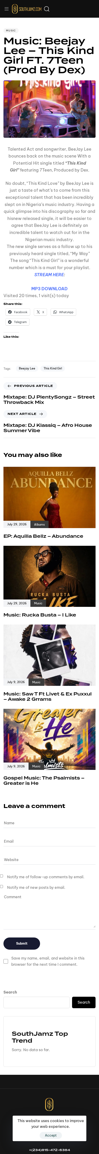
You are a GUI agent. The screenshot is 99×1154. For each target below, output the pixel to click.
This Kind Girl (53, 368)
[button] (8, 9)
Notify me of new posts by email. (36, 887)
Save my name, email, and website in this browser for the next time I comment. (47, 961)
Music (11, 30)
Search (10, 992)
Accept (51, 1135)
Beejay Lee (27, 368)
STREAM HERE (49, 274)
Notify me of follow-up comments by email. (45, 877)
